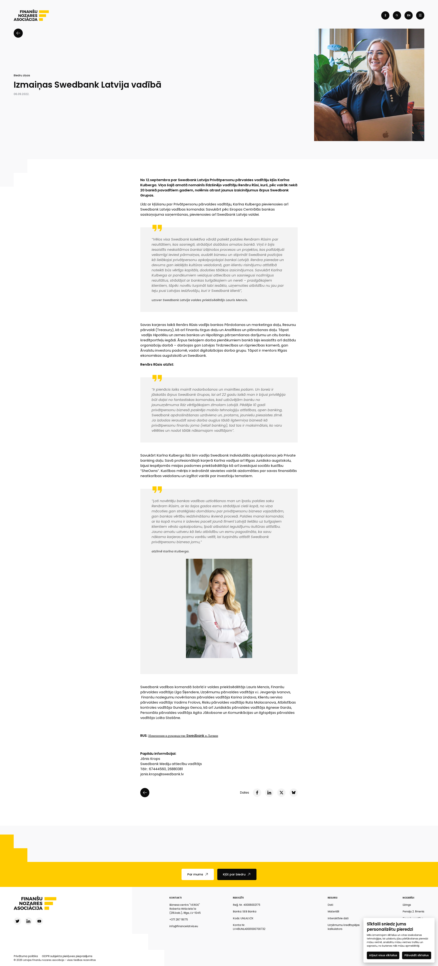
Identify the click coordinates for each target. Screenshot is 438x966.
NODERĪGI (408, 897)
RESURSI (332, 897)
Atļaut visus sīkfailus (383, 955)
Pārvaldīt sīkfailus (416, 955)
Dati (330, 905)
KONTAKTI (175, 897)
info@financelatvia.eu (183, 926)
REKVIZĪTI (238, 897)
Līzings (407, 905)
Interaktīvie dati (338, 918)
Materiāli (333, 911)
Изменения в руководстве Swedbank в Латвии (183, 735)
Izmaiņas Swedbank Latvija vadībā (87, 85)
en (408, 15)
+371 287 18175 (178, 919)
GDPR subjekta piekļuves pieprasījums (67, 956)
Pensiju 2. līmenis (413, 911)
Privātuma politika (26, 956)
